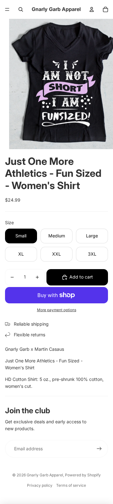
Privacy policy (39, 485)
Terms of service (71, 485)
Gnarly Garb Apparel (45, 475)
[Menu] (7, 9)
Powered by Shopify (83, 475)
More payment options (56, 310)
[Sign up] (99, 449)
